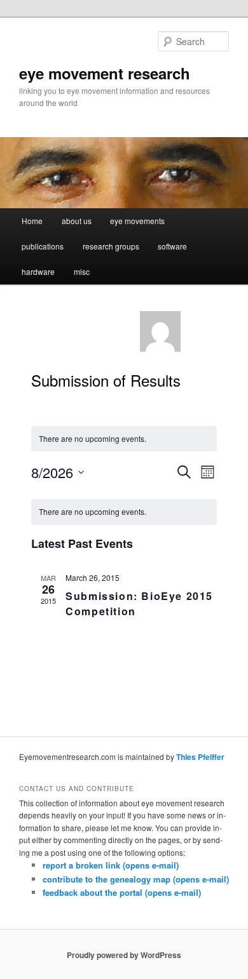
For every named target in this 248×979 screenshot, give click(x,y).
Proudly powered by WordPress (124, 955)
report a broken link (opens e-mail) (111, 865)
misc (82, 271)
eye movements (137, 220)
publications (43, 246)
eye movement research (104, 73)
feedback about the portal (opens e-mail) (122, 892)
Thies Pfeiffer (200, 757)
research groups (111, 246)
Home (32, 220)
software (172, 246)
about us (77, 220)
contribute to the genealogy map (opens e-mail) (136, 879)
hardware (38, 271)
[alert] (124, 512)
